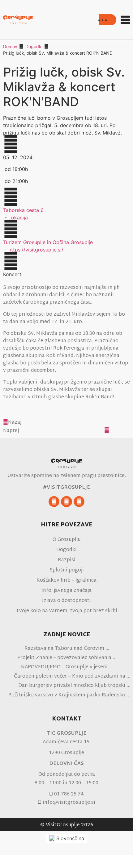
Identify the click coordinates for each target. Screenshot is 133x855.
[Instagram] (66, 501)
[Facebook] (54, 501)
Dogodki (33, 46)
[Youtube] (79, 501)
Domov (10, 46)
